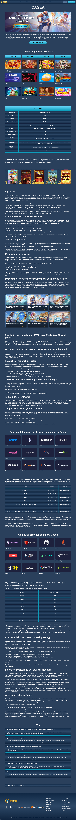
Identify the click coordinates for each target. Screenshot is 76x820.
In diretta (29, 56)
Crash (45, 56)
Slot (62, 56)
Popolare (12, 56)
